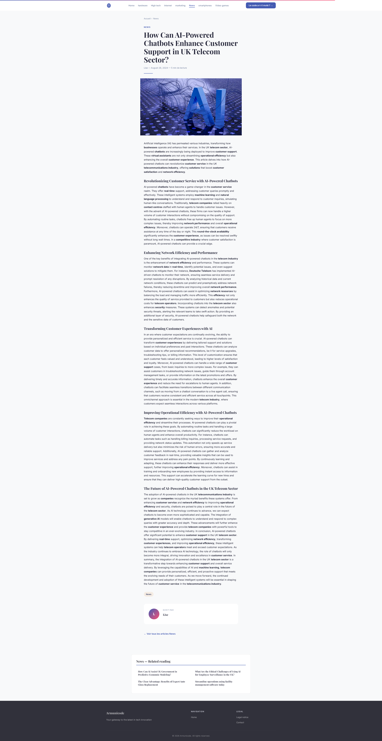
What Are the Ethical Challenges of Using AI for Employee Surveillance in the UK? (218, 673)
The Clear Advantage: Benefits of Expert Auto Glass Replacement (161, 683)
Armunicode (115, 713)
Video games (222, 5)
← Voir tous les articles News (159, 633)
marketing (180, 5)
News (192, 5)
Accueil (147, 18)
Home (131, 5)
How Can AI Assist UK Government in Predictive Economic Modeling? (157, 673)
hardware (142, 5)
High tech (156, 5)
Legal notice (242, 717)
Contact (240, 722)
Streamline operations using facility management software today (213, 683)
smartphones (205, 5)
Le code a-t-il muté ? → (261, 5)
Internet (168, 5)
